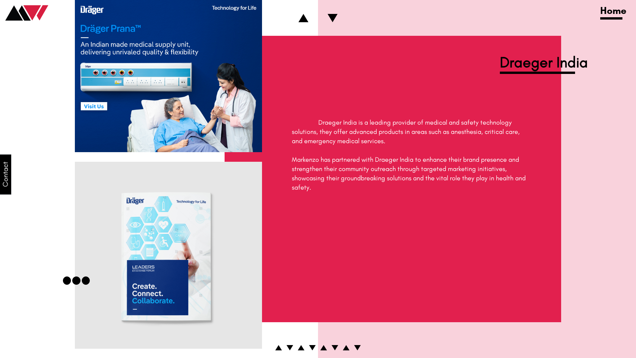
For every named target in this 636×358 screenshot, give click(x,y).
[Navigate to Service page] (301, 347)
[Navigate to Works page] (290, 347)
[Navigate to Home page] (278, 347)
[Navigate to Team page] (335, 347)
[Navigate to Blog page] (346, 347)
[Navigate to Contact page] (357, 347)
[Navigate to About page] (323, 347)
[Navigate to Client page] (312, 347)
